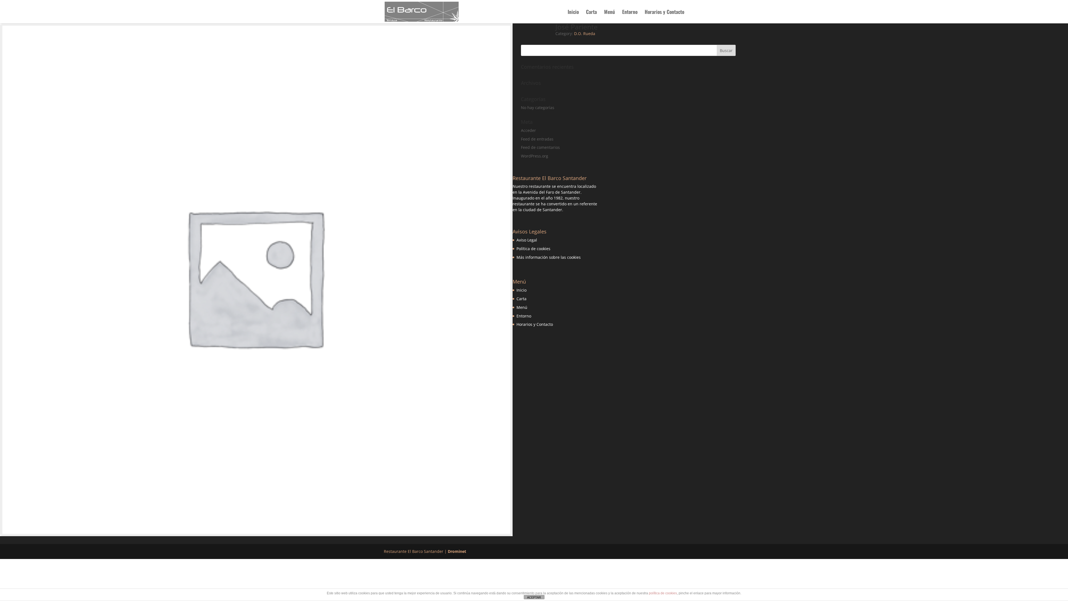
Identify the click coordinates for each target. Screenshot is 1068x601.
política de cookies (663, 593)
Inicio (573, 12)
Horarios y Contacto (664, 12)
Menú (609, 12)
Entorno (629, 12)
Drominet (457, 551)
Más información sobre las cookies (548, 257)
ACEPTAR (534, 597)
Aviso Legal (526, 240)
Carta (591, 12)
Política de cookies (533, 248)
